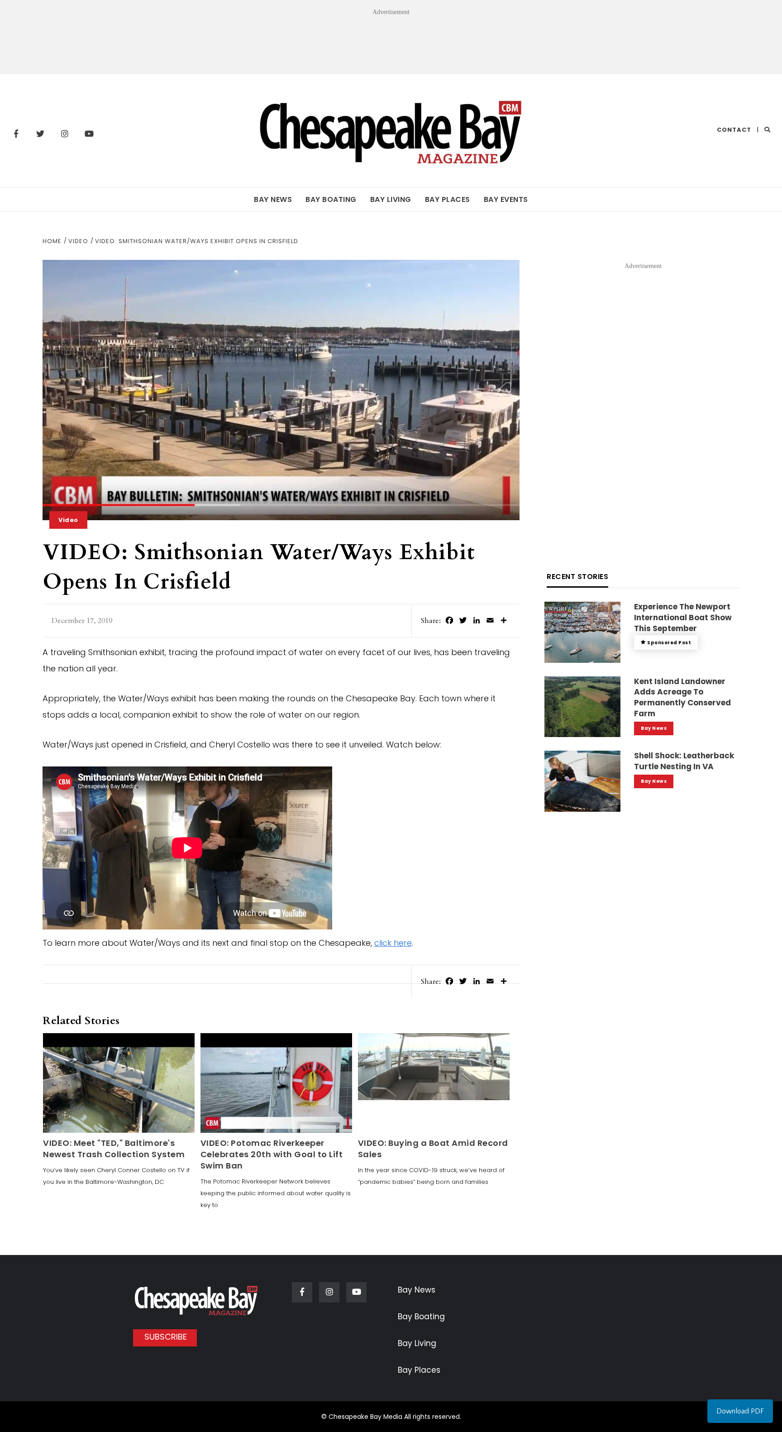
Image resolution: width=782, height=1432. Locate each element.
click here (393, 942)
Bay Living (390, 199)
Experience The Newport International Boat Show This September (683, 617)
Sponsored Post (669, 642)
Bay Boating (331, 199)
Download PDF (740, 1411)
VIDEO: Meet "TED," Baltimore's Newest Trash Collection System (114, 1148)
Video (68, 520)
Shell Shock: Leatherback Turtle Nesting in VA (684, 761)
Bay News (273, 199)
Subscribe (165, 1336)
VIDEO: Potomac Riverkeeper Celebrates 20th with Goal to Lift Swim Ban (271, 1154)
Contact (734, 129)
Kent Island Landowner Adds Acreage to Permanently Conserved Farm (682, 697)
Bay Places (447, 199)
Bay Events (506, 199)
